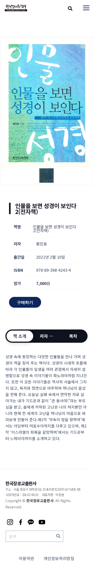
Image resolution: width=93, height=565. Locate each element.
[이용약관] (26, 558)
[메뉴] (86, 7)
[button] (70, 8)
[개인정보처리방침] (59, 558)
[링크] (16, 8)
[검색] (58, 536)
